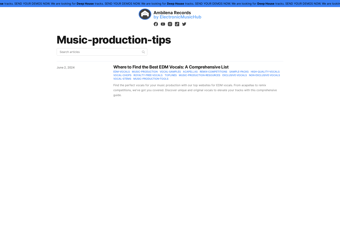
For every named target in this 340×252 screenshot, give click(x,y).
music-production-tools (150, 78)
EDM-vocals (121, 71)
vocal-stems (122, 78)
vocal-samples (170, 71)
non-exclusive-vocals (264, 75)
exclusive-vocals (234, 75)
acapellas (190, 71)
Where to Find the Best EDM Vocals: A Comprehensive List (170, 67)
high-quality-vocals (265, 71)
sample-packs (239, 71)
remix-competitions (213, 71)
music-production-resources (199, 75)
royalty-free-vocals (148, 75)
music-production (145, 71)
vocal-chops (122, 75)
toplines (171, 75)
